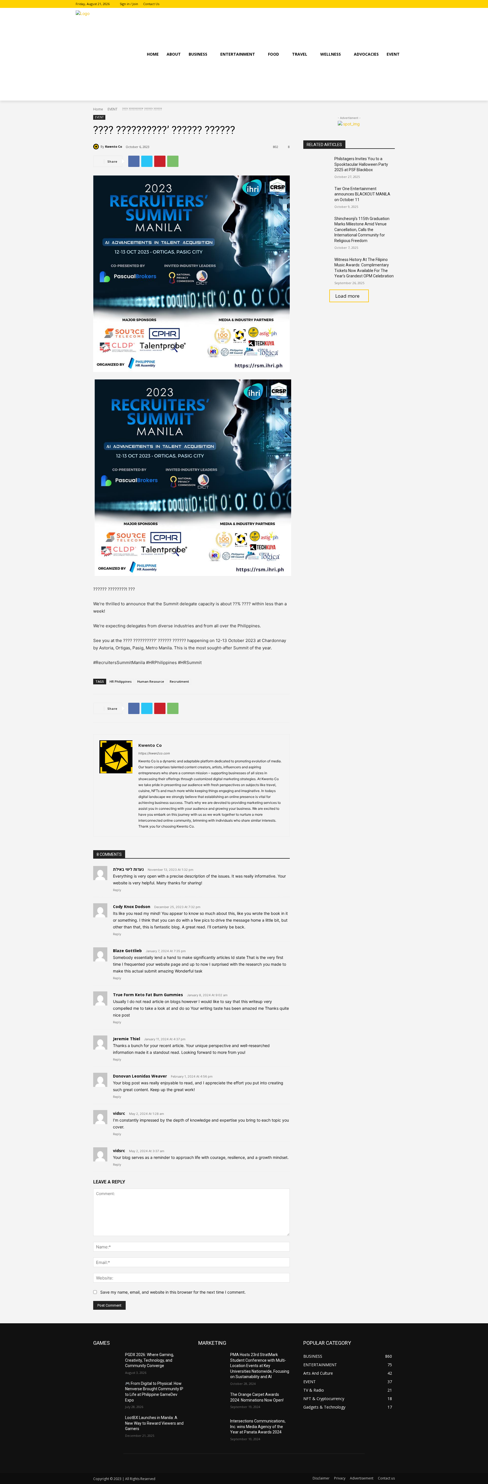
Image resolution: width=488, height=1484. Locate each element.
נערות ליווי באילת (128, 869)
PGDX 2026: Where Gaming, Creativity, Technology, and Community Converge (149, 1360)
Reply (117, 890)
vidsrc (119, 1113)
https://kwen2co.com (154, 753)
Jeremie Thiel (126, 1038)
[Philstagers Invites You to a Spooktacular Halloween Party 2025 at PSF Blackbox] (317, 165)
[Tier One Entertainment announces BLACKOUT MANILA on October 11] (317, 195)
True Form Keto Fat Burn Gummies (148, 994)
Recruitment (179, 681)
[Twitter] (146, 161)
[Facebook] (393, 4)
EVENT (112, 109)
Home (98, 109)
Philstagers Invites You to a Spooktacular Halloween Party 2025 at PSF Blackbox (361, 164)
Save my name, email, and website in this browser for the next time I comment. (173, 1292)
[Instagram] (401, 4)
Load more (347, 296)
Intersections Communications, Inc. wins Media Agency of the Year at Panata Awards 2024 (258, 1426)
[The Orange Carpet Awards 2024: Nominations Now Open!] (212, 1401)
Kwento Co (113, 146)
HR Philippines (121, 681)
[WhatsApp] (172, 161)
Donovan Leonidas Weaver (140, 1076)
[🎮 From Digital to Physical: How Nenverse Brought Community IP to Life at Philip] (107, 1390)
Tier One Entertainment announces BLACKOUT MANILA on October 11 (362, 194)
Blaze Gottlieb (127, 950)
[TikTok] (409, 4)
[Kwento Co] (97, 146)
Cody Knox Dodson (131, 906)
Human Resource (150, 681)
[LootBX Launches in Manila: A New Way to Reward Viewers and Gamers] (107, 1424)
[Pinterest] (159, 161)
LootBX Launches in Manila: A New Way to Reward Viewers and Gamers (154, 1423)
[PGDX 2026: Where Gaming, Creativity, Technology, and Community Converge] (107, 1361)
